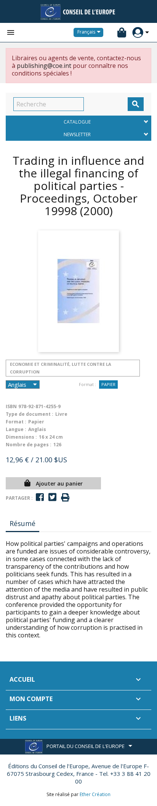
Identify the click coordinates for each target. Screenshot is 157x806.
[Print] (65, 497)
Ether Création (95, 794)
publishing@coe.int (44, 65)
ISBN (11, 406)
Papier (108, 384)
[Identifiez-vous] (137, 32)
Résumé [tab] (22, 523)
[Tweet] (52, 497)
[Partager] (40, 497)
